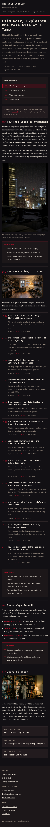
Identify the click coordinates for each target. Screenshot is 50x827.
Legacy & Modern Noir (10, 781)
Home (4, 12)
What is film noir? (8, 790)
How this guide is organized (19, 86)
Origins (11, 12)
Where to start (14, 99)
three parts (15, 112)
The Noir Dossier (13, 5)
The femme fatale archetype (11, 794)
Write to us (6, 813)
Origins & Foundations (10, 774)
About (42, 12)
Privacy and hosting (8, 810)
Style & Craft (23, 12)
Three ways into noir (16, 95)
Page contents (10, 80)
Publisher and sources (9, 806)
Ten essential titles (8, 797)
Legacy (35, 12)
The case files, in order (17, 90)
